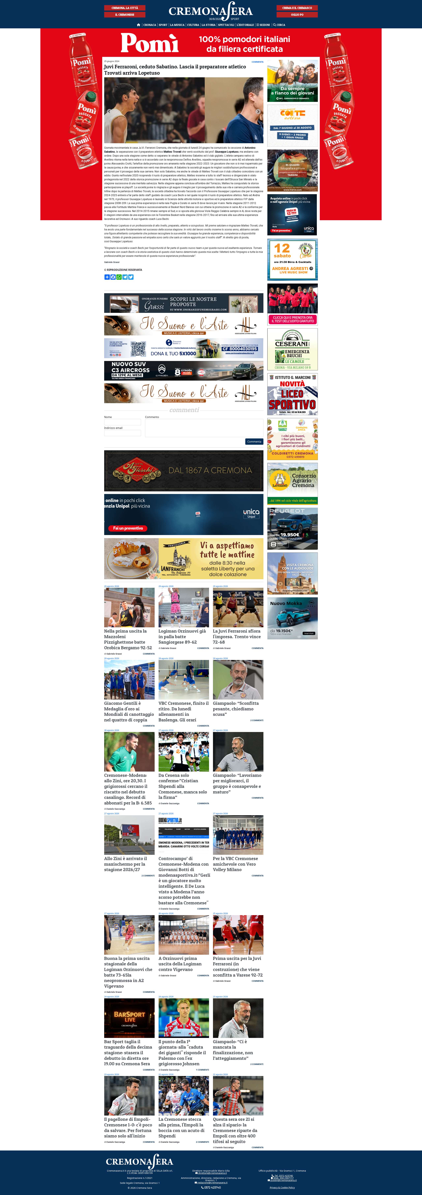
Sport (163, 25)
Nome (108, 417)
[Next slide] (258, 111)
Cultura (193, 25)
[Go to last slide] (109, 111)
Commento (152, 417)
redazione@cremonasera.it (212, 1182)
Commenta (254, 441)
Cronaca (149, 25)
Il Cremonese (124, 14)
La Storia (208, 25)
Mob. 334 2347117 (283, 1178)
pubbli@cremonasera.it (283, 1180)
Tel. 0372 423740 (283, 1175)
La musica (177, 25)
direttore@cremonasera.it (212, 1173)
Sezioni (265, 25)
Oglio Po (297, 14)
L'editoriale (245, 25)
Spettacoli (226, 25)
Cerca (280, 25)
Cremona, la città (125, 8)
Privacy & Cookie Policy (282, 1187)
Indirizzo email (113, 428)
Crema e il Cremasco (297, 8)
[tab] (181, 143)
